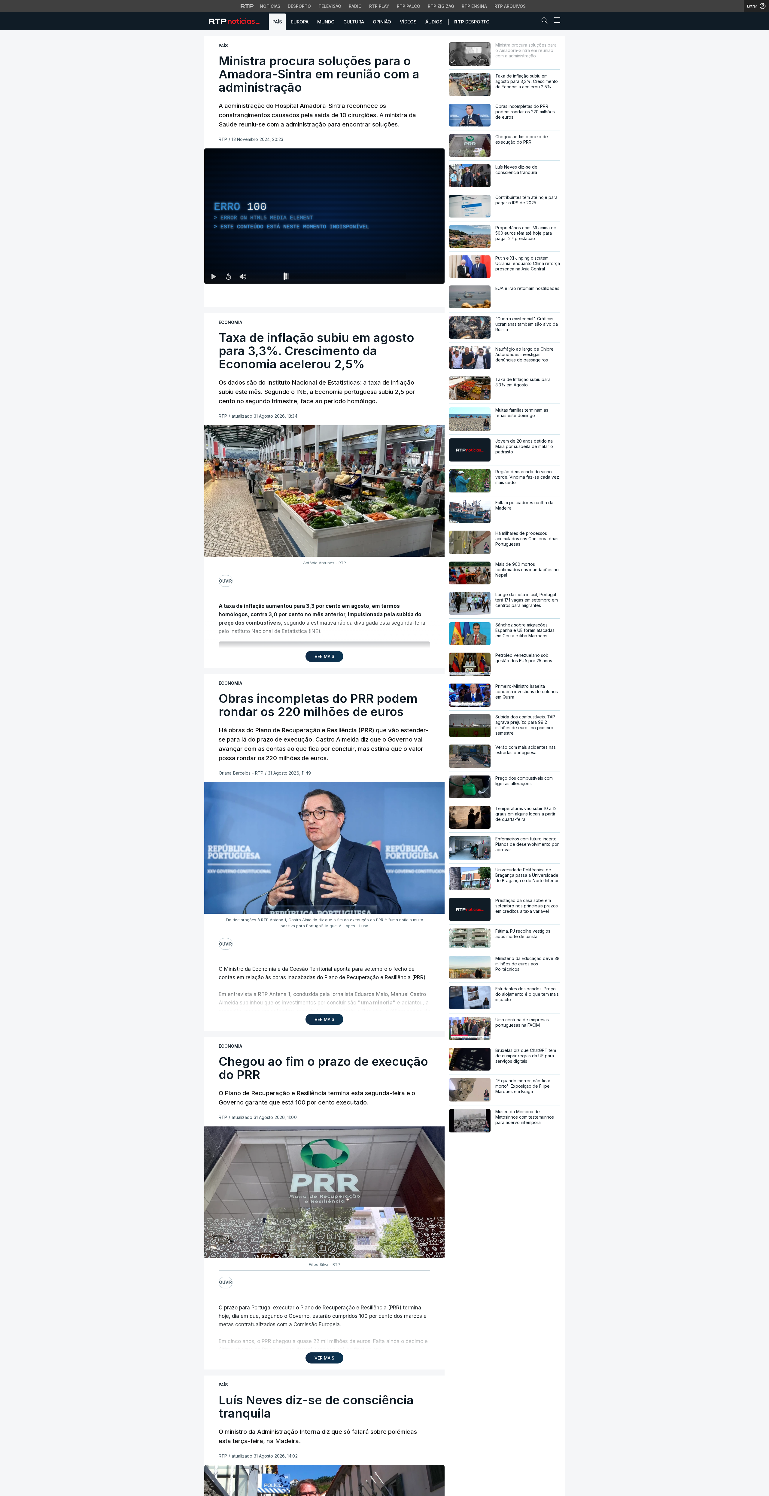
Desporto (299, 6)
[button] (546, 22)
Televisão (329, 6)
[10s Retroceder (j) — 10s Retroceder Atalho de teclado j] (228, 276)
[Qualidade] (420, 276)
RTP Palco (408, 6)
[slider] (346, 277)
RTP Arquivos (510, 6)
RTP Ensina (474, 6)
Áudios (433, 22)
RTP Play (379, 6)
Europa (300, 22)
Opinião (382, 22)
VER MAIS (324, 656)
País (277, 22)
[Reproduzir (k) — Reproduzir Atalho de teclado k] (214, 276)
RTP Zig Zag (441, 6)
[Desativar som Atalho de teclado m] (243, 276)
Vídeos (408, 22)
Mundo (326, 22)
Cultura (353, 22)
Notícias (270, 6)
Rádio (355, 6)
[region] (324, 216)
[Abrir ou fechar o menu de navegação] (555, 21)
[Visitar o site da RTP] (247, 6)
